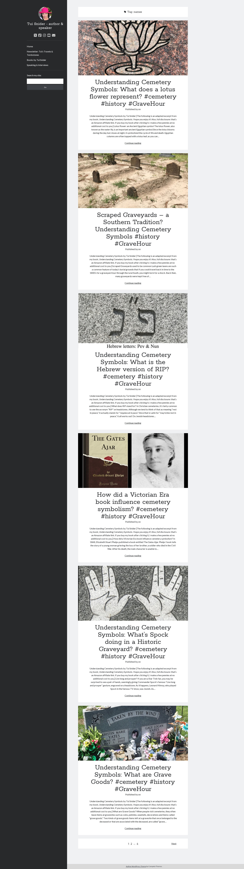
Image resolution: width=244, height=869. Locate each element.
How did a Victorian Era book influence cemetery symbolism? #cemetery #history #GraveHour (133, 460)
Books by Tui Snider (36, 60)
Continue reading (133, 143)
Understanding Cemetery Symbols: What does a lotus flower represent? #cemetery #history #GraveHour (133, 47)
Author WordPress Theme (136, 866)
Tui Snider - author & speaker (45, 26)
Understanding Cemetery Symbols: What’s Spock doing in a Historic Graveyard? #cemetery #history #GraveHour (133, 593)
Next (173, 843)
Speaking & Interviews (37, 65)
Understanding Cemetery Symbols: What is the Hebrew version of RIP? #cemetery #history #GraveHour (133, 320)
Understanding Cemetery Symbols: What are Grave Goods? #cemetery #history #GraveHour (133, 733)
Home (30, 46)
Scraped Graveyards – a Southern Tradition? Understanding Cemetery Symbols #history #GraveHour (133, 180)
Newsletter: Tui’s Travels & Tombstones (40, 53)
